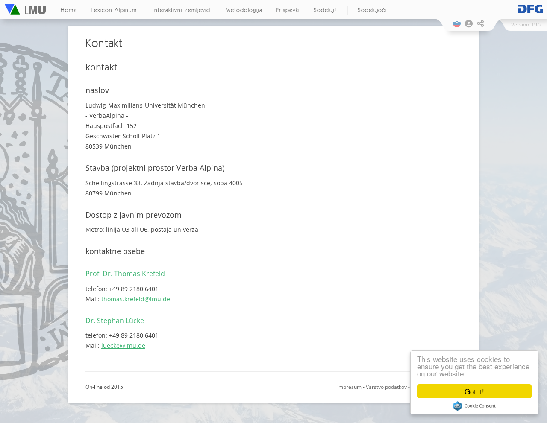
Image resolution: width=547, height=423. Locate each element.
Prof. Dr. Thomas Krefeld (125, 273)
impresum (349, 387)
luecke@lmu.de (123, 345)
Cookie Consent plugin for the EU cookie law (474, 406)
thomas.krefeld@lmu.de (135, 299)
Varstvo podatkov (386, 387)
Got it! (474, 391)
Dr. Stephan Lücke (114, 320)
